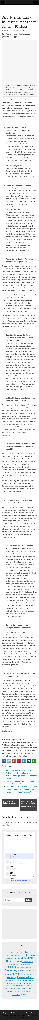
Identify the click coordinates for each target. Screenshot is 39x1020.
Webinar (16, 994)
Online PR (22, 974)
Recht (31, 980)
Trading (24, 985)
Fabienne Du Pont (8, 30)
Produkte (9, 980)
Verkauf (9, 988)
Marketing (11, 970)
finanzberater (17, 958)
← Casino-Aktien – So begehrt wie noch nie (9, 803)
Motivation (8, 974)
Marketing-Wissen (24, 970)
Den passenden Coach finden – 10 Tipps (21, 786)
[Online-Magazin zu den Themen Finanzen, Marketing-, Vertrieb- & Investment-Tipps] (19, 8)
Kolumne (11, 966)
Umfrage (29, 985)
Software (29, 983)
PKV (33, 974)
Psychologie (23, 980)
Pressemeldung (25, 977)
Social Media (19, 983)
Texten (20, 985)
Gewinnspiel (26, 964)
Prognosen (15, 980)
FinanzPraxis (27, 962)
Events (24, 955)
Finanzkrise (27, 958)
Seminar (9, 983)
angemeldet (13, 822)
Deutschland (23, 952)
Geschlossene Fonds (16, 964)
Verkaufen (17, 988)
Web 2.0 (30, 988)
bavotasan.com (29, 1017)
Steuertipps (10, 985)
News (15, 973)
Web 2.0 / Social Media (19, 991)
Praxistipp (11, 977)
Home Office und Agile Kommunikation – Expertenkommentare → (28, 804)
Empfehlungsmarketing (12, 955)
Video (23, 988)
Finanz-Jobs (9, 958)
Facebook (32, 955)
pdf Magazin (28, 974)
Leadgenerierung (23, 967)
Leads (31, 967)
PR (5, 977)
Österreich (23, 995)
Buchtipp (14, 952)
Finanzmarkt (14, 961)
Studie (16, 985)
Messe (32, 970)
